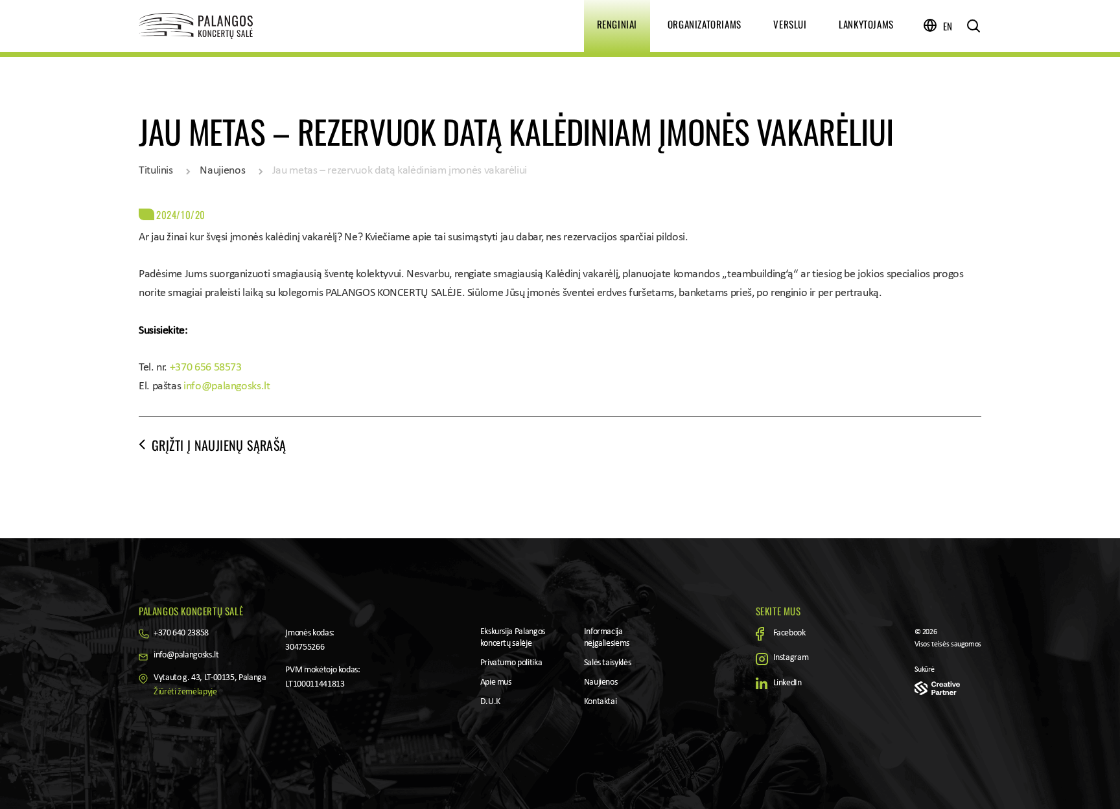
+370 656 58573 (206, 367)
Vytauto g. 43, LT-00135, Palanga (210, 678)
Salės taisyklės (607, 663)
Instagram (791, 658)
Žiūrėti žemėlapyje (185, 692)
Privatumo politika (511, 663)
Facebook (789, 633)
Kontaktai (600, 702)
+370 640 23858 (181, 633)
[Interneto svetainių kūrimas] (937, 688)
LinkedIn (787, 683)
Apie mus (495, 682)
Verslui (789, 24)
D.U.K (490, 702)
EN (948, 26)
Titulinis (156, 171)
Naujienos (222, 171)
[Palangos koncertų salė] (236, 26)
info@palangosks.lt (226, 386)
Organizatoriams (704, 24)
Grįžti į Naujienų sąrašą (219, 445)
